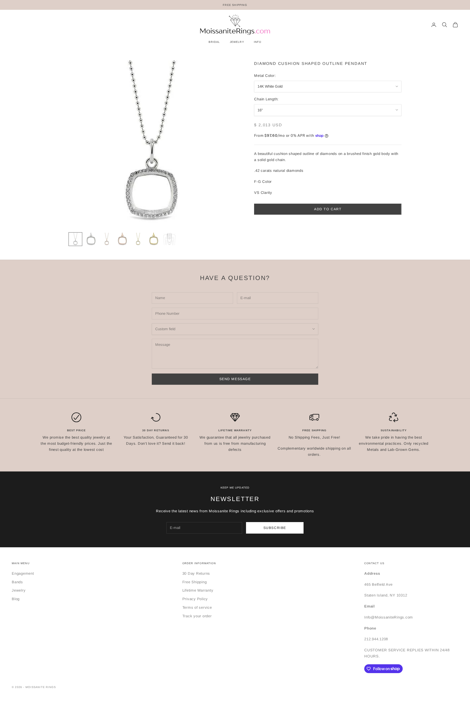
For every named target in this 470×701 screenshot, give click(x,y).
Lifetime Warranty (197, 590)
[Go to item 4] (122, 239)
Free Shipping (194, 582)
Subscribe (274, 528)
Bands (17, 582)
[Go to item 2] (91, 239)
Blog (16, 599)
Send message (235, 379)
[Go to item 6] (154, 239)
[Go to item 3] (107, 239)
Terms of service (197, 607)
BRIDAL (214, 41)
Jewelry (18, 590)
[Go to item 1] (75, 239)
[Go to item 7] (169, 239)
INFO (257, 41)
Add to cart (327, 209)
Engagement (23, 573)
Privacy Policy (195, 599)
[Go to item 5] (138, 239)
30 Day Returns (196, 573)
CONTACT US (374, 563)
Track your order (197, 616)
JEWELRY (237, 41)
